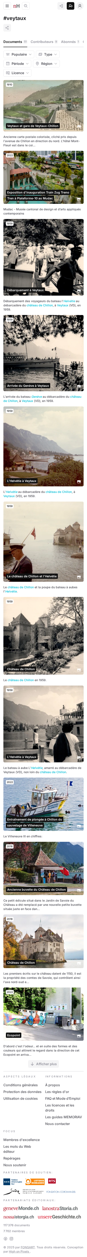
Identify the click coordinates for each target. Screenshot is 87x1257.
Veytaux (62, 305)
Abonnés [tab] (70, 42)
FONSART (28, 1247)
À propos (52, 1085)
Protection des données (22, 1092)
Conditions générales (20, 1085)
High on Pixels (19, 1251)
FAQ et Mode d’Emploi (62, 1098)
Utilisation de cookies (20, 1098)
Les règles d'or (57, 1092)
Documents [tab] (15, 42)
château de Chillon (40, 305)
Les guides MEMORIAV (63, 1117)
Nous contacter (57, 1124)
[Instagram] (11, 1239)
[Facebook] (5, 1239)
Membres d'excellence (21, 1140)
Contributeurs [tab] (44, 42)
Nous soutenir (14, 1165)
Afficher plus (46, 1064)
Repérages (11, 1158)
